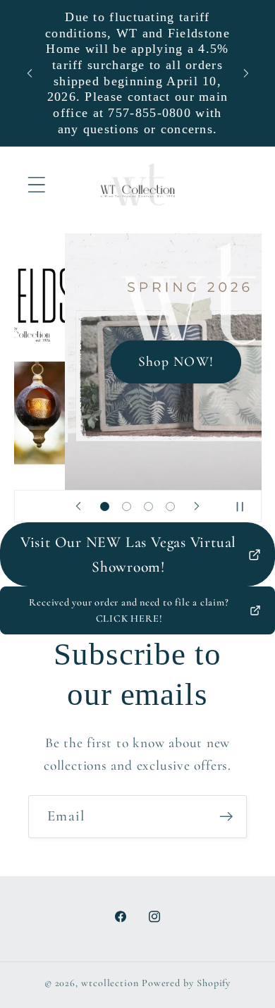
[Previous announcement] (29, 73)
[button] (36, 185)
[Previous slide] (78, 506)
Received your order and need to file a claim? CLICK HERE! (128, 610)
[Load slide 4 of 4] (170, 506)
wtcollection (110, 983)
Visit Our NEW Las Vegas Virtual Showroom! (128, 554)
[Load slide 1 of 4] (105, 506)
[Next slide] (196, 506)
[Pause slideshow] (246, 506)
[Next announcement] (246, 73)
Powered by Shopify (186, 983)
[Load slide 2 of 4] (127, 506)
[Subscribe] (226, 816)
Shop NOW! (137, 361)
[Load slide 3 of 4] (148, 506)
